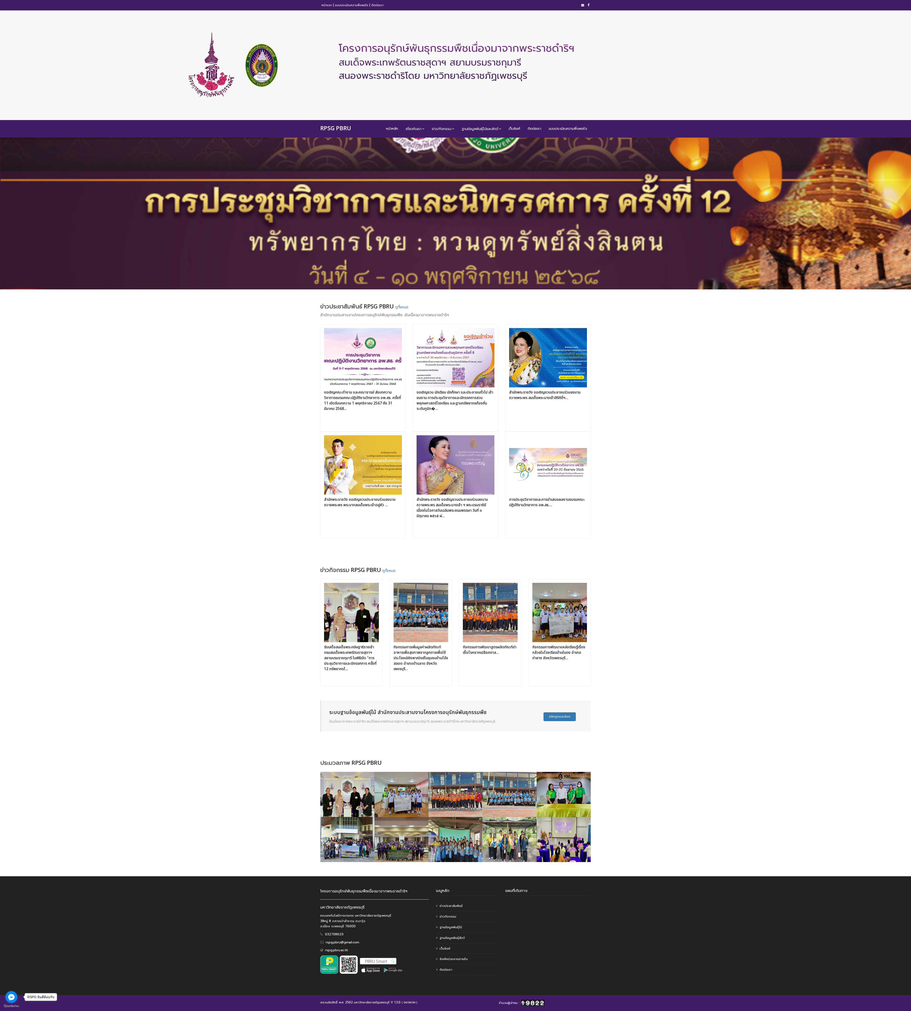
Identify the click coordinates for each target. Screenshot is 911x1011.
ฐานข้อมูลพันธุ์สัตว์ (452, 937)
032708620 (334, 934)
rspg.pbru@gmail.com (342, 942)
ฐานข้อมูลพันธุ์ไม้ (451, 927)
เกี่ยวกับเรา (413, 128)
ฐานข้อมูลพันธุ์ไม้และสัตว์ (480, 128)
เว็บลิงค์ (514, 128)
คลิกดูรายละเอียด (559, 716)
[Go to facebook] (11, 997)
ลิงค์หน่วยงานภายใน (454, 958)
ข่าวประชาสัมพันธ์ (451, 905)
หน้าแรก (326, 5)
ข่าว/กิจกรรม (441, 128)
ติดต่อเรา (377, 5)
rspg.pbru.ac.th (336, 950)
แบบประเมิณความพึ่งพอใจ (351, 5)
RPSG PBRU (335, 128)
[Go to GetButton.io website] (11, 1006)
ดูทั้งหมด (401, 307)
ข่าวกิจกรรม (448, 916)
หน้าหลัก (392, 128)
